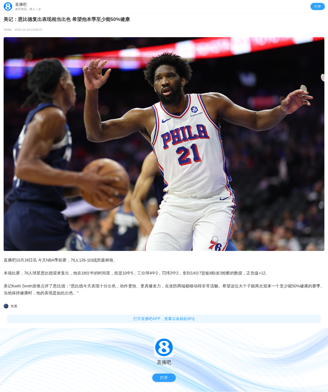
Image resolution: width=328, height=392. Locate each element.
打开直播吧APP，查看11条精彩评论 (164, 319)
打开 (317, 6)
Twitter (8, 29)
